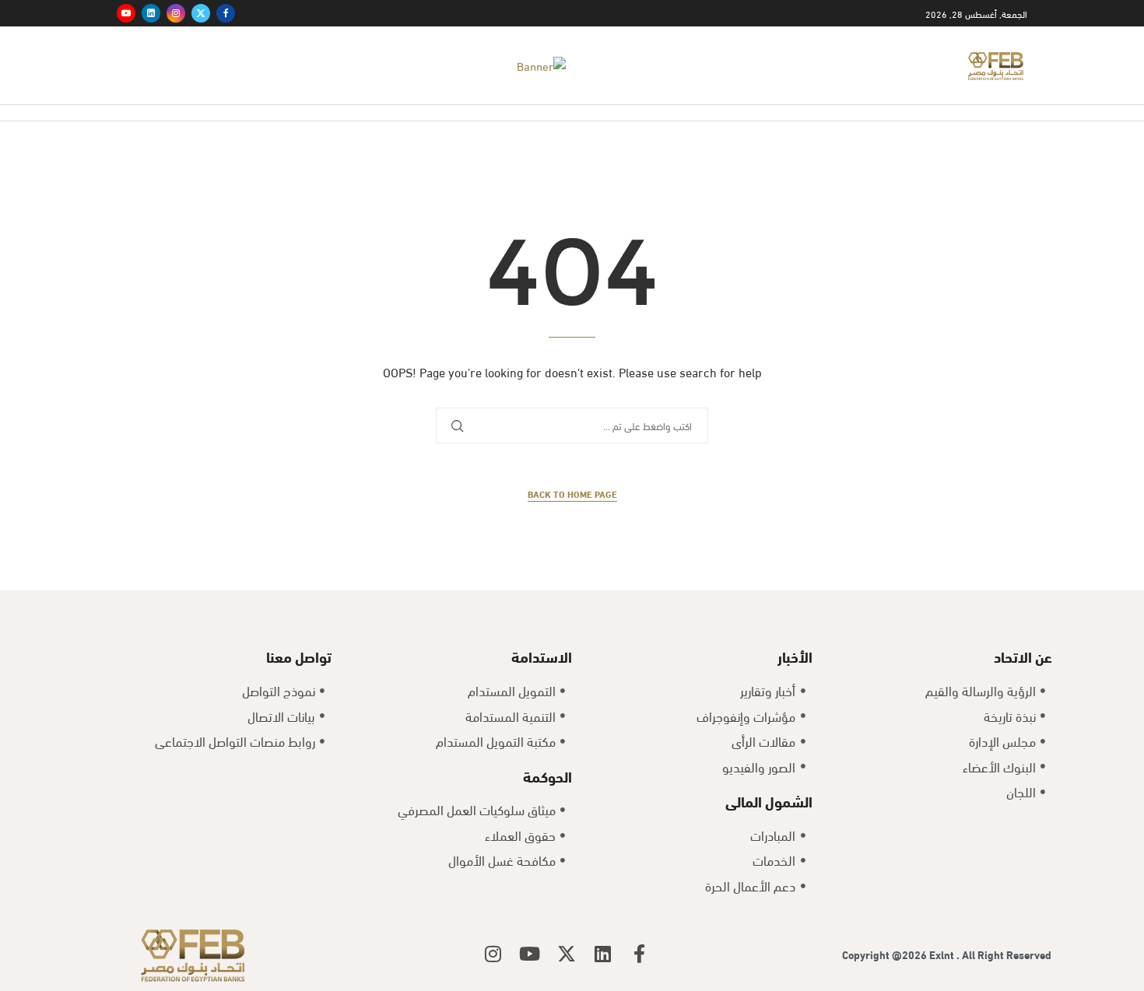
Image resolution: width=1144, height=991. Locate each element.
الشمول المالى (768, 800)
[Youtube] (126, 13)
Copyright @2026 (885, 954)
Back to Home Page (572, 493)
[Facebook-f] (639, 953)
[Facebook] (225, 13)
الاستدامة (541, 656)
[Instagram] (176, 13)
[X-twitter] (566, 953)
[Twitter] (200, 13)
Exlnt (942, 954)
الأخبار (794, 656)
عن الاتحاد (1023, 656)
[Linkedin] (151, 13)
